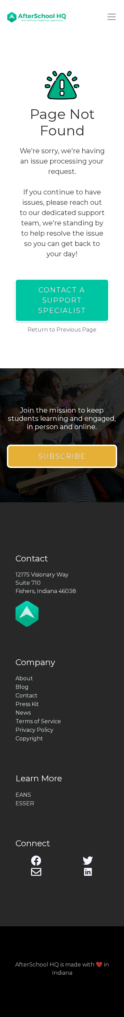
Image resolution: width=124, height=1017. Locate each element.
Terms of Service (38, 721)
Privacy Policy (34, 730)
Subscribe (62, 456)
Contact (27, 695)
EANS (23, 795)
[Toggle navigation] (111, 17)
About (24, 678)
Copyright (29, 738)
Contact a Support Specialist (62, 300)
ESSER (25, 803)
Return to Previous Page (62, 329)
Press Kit (27, 704)
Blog (22, 687)
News (23, 712)
